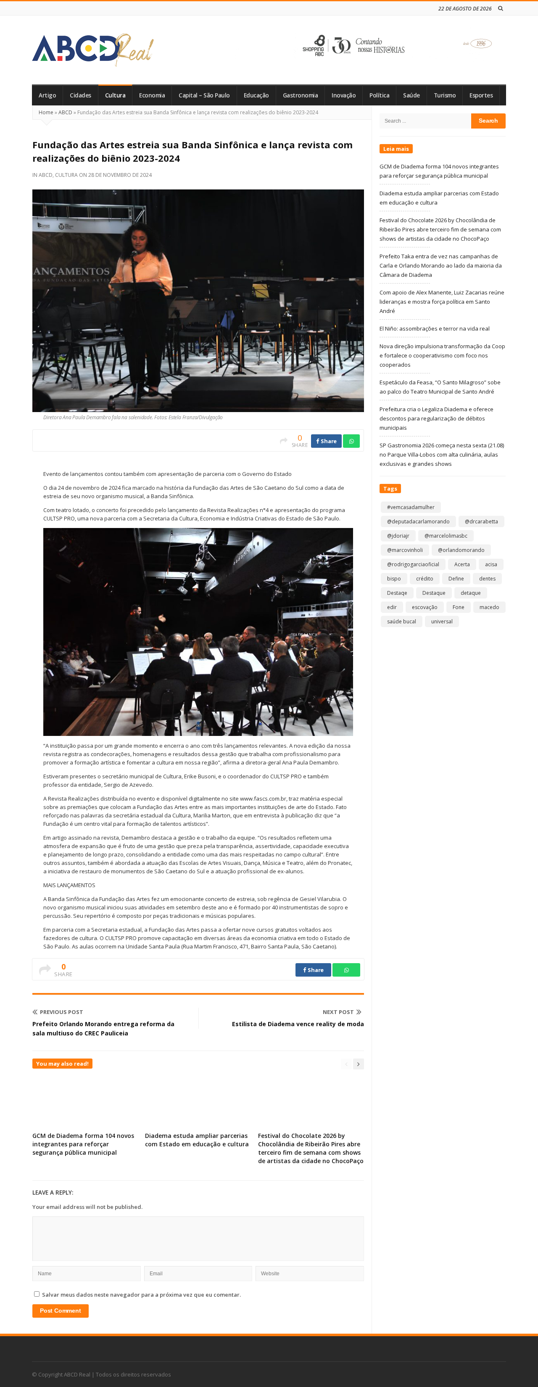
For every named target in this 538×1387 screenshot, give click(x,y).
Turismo (445, 95)
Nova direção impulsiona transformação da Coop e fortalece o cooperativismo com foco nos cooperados (442, 355)
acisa (491, 564)
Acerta (462, 564)
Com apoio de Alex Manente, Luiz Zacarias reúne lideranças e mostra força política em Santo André (442, 302)
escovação (425, 607)
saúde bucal (401, 621)
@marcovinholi (405, 550)
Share (328, 441)
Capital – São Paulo (204, 95)
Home (46, 112)
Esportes (481, 95)
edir (392, 607)
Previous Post (61, 1012)
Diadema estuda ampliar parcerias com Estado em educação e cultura (197, 1140)
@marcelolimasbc (446, 535)
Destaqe (397, 592)
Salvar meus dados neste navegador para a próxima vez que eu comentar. (141, 1294)
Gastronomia (300, 95)
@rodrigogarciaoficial (413, 564)
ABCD (65, 112)
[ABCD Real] (93, 50)
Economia (152, 95)
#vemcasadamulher (411, 507)
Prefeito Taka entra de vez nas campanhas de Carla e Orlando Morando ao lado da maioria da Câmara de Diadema (441, 265)
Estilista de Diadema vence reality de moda (298, 1024)
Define (456, 578)
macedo (489, 607)
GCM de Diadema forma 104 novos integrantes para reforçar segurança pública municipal (83, 1144)
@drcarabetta (481, 521)
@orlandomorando (461, 550)
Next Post (338, 1012)
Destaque (434, 592)
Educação (256, 95)
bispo (394, 578)
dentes (487, 578)
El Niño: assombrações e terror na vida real (435, 328)
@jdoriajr (398, 535)
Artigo (47, 95)
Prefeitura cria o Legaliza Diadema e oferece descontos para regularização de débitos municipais (436, 418)
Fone (458, 607)
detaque (471, 592)
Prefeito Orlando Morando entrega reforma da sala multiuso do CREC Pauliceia (103, 1028)
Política (379, 95)
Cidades (80, 95)
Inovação (344, 95)
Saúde (411, 95)
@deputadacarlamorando (418, 521)
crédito (424, 578)
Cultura (115, 95)
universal (442, 621)
